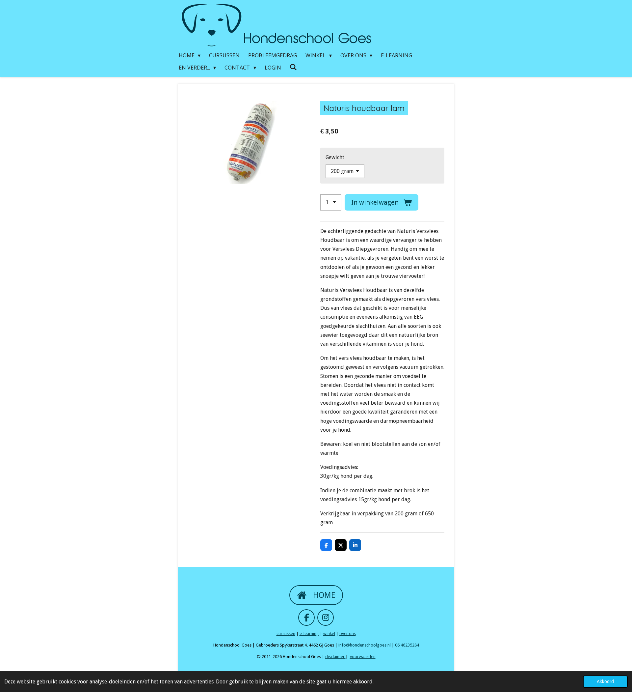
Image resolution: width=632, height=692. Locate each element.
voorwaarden (363, 656)
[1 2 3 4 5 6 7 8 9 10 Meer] (330, 202)
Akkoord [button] (605, 681)
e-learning (309, 633)
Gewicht (335, 157)
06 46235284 (407, 645)
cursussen (285, 633)
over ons (347, 633)
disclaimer (335, 656)
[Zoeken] (293, 67)
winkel (329, 633)
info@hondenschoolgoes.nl (364, 645)
